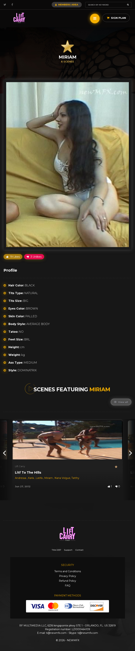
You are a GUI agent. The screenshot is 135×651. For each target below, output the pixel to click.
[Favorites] (117, 467)
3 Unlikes (35, 256)
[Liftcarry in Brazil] (19, 18)
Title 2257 (56, 550)
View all (122, 402)
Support (68, 550)
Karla (31, 478)
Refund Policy (67, 580)
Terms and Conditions (67, 571)
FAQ (67, 585)
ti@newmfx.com (56, 633)
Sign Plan (118, 17)
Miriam (48, 478)
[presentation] (4, 452)
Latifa (39, 478)
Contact (79, 550)
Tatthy (75, 478)
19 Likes (14, 256)
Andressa (21, 478)
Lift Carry (20, 466)
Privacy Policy (67, 576)
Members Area (67, 4)
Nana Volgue (62, 478)
